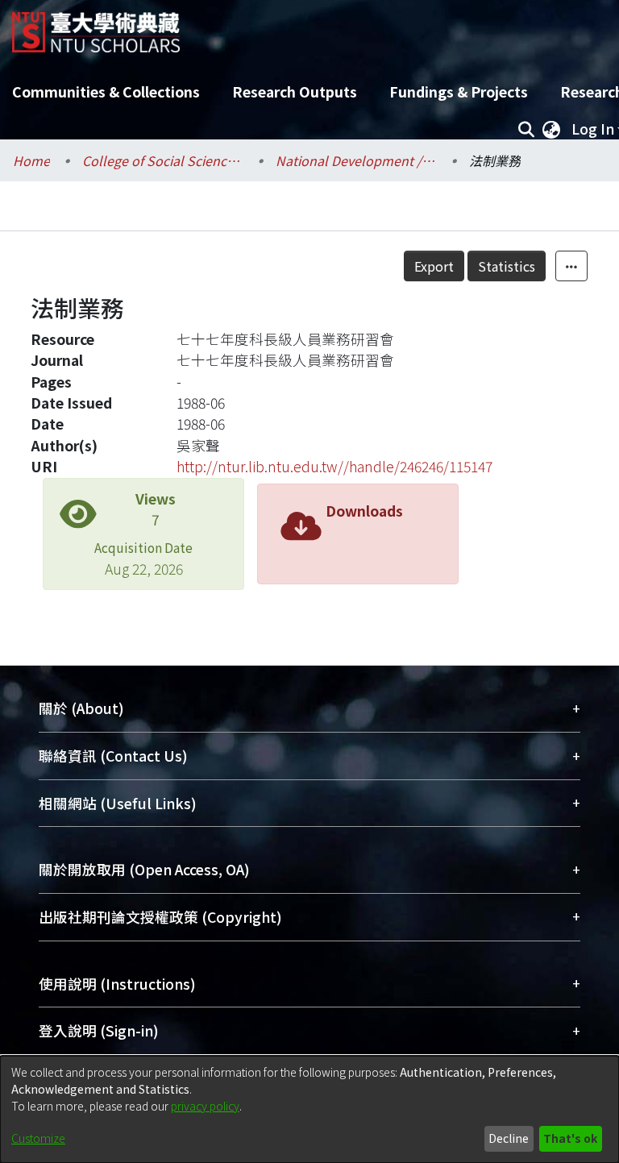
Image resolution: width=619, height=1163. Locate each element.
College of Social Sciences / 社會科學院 (162, 160)
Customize (38, 1138)
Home (31, 160)
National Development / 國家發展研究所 (356, 160)
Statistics (506, 266)
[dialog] (309, 1109)
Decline (508, 1138)
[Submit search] (526, 129)
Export (434, 266)
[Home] (96, 26)
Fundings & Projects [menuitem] (458, 91)
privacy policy (205, 1106)
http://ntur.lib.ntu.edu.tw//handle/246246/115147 (334, 466)
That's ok (570, 1138)
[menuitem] (551, 128)
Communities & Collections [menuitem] (106, 91)
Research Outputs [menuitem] (294, 91)
